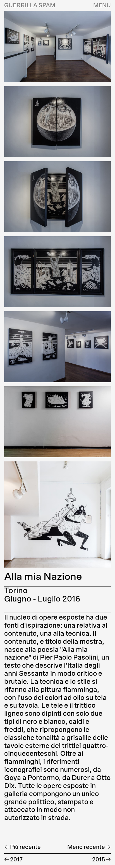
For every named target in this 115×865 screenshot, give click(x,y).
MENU (102, 5)
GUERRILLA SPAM (29, 5)
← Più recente (22, 847)
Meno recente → (89, 847)
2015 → (101, 859)
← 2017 (13, 859)
